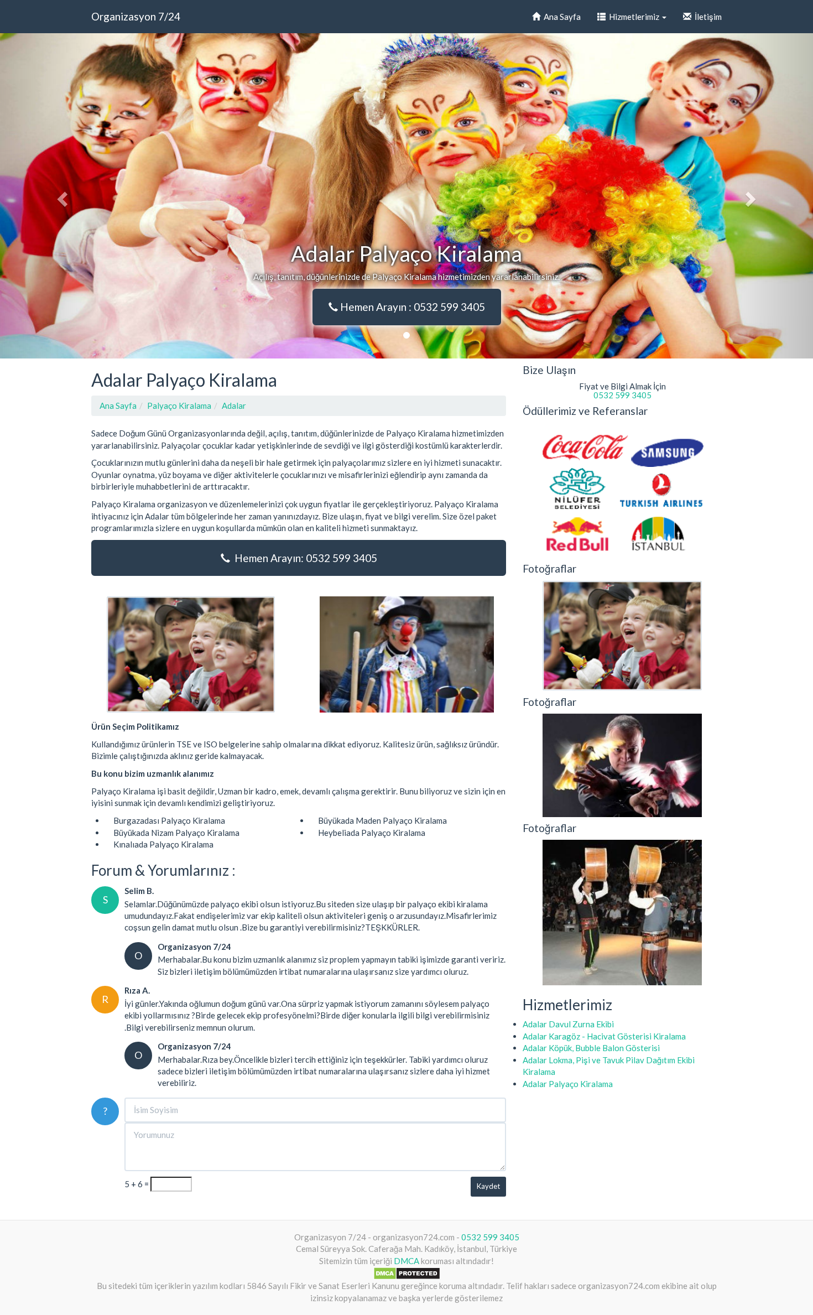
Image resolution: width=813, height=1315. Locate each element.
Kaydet (488, 1186)
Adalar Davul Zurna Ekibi (568, 1024)
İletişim (706, 17)
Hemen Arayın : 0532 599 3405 (411, 306)
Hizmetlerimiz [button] (633, 17)
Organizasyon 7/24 (135, 16)
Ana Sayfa (560, 17)
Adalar (234, 405)
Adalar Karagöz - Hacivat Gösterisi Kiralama (604, 1036)
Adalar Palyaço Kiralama (568, 1084)
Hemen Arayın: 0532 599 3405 (303, 558)
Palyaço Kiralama (179, 405)
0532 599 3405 (622, 395)
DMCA (406, 1261)
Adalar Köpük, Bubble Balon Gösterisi (591, 1048)
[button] (61, 195)
